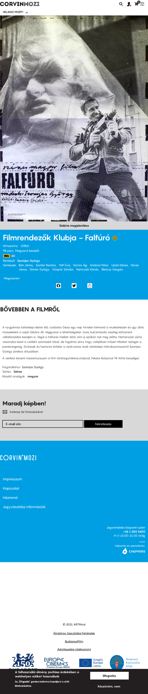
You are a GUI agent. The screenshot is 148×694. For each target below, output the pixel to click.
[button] (131, 4)
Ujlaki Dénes (119, 265)
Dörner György (39, 269)
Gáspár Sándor (62, 269)
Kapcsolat (11, 488)
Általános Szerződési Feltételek (74, 633)
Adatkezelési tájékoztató (74, 649)
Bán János (26, 265)
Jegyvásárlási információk (24, 507)
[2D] (14, 256)
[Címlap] (19, 4)
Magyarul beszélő (27, 250)
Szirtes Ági (80, 265)
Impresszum (12, 479)
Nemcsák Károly (87, 269)
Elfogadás (109, 675)
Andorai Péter (99, 265)
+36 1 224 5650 (134, 531)
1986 (25, 245)
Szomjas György (28, 260)
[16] (115, 239)
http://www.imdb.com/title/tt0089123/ (6, 256)
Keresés (121, 4)
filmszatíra (10, 245)
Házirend (10, 498)
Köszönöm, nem (109, 686)
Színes (17, 371)
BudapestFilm (74, 641)
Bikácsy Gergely (112, 269)
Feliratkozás (103, 424)
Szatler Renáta (46, 265)
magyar (33, 376)
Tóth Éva (64, 265)
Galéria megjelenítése (74, 225)
